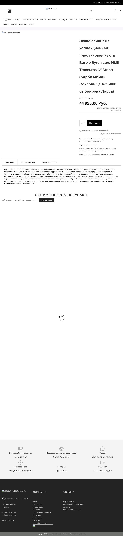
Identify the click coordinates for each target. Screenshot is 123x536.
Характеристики (28, 162)
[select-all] (46, 200)
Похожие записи (50, 162)
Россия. (5, 507)
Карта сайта (68, 501)
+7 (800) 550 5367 (9, 515)
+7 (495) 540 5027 (9, 512)
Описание (10, 162)
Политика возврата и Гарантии (37, 517)
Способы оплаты (40, 523)
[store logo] (61, 11)
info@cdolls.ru (8, 520)
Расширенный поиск (72, 510)
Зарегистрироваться (112, 2)
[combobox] (103, 10)
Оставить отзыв (86, 98)
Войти (96, 2)
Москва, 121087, (9, 504)
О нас (35, 501)
